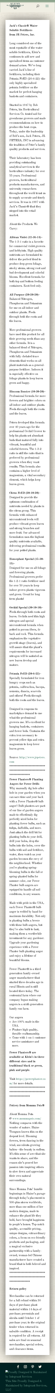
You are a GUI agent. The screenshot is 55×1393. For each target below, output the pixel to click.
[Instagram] (25, 1366)
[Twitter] (40, 1366)
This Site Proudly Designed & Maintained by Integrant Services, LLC (26, 1385)
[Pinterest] (33, 1366)
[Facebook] (18, 1366)
